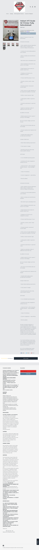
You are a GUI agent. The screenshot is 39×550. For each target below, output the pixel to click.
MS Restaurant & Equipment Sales (11, 547)
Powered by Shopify (20, 547)
